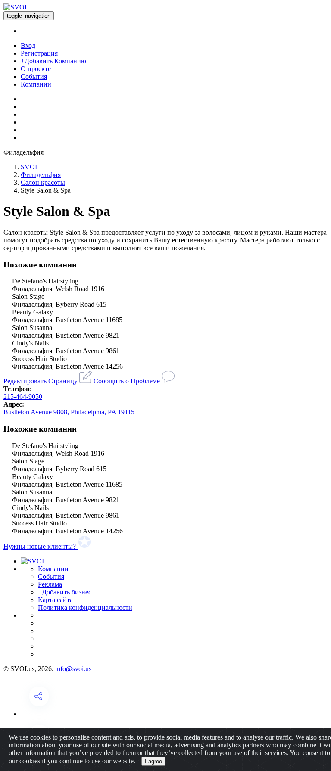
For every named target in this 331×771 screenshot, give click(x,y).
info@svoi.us (73, 668)
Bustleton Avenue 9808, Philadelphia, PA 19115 (68, 412)
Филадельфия (41, 174)
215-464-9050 (22, 396)
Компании (36, 84)
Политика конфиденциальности (85, 607)
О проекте (36, 68)
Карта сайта (55, 599)
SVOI (29, 167)
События (34, 76)
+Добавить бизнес (64, 592)
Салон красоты (43, 182)
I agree (153, 761)
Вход (28, 45)
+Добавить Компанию (53, 61)
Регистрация (39, 53)
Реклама (50, 584)
